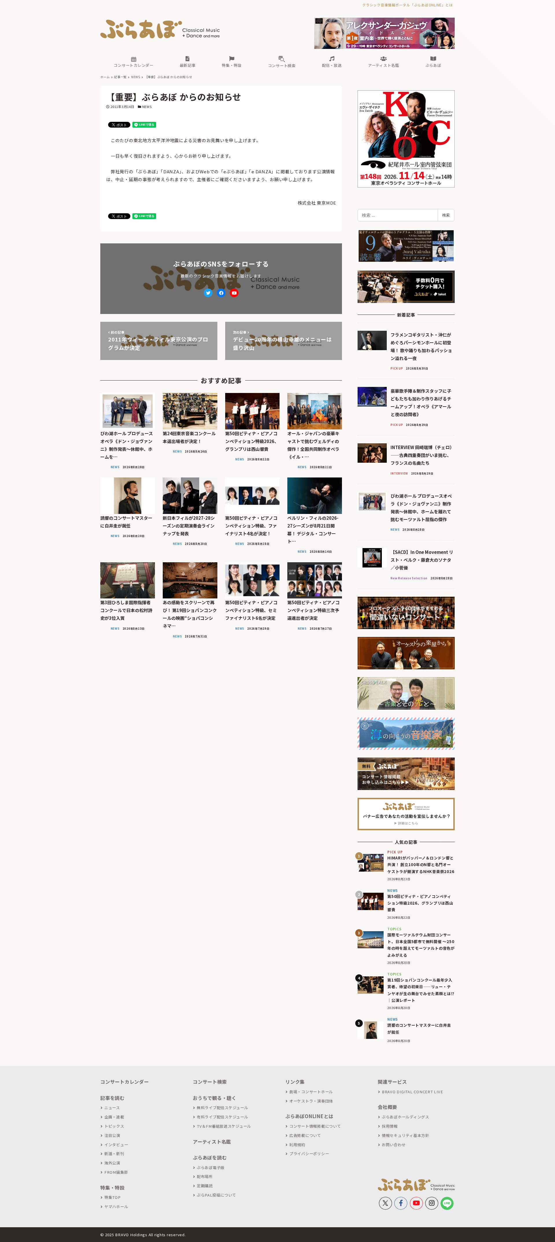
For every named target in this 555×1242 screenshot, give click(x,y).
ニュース (112, 1107)
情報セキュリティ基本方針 (405, 1135)
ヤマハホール (116, 1206)
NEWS (147, 106)
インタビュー (116, 1144)
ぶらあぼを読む (210, 1157)
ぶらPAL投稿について (216, 1195)
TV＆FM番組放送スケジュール (224, 1126)
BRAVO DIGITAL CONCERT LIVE (412, 1091)
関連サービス (392, 1081)
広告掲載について (305, 1135)
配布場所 (205, 1176)
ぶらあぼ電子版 (211, 1167)
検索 (446, 215)
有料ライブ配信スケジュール (222, 1117)
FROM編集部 (116, 1172)
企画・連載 (114, 1117)
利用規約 (297, 1144)
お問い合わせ (394, 1144)
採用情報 (390, 1126)
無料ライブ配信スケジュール (222, 1107)
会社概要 (387, 1106)
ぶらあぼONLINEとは (309, 1116)
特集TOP (112, 1197)
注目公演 (112, 1135)
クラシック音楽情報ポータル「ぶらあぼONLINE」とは (407, 4)
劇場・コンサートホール (311, 1091)
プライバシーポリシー (309, 1153)
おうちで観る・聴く (214, 1097)
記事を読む (112, 1097)
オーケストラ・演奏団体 (311, 1101)
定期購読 (205, 1185)
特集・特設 (112, 1187)
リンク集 (295, 1081)
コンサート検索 (210, 1081)
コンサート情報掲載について (315, 1126)
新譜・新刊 (114, 1153)
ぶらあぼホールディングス (405, 1117)
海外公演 (112, 1163)
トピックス (114, 1126)
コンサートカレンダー (124, 1081)
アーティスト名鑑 (212, 1141)
